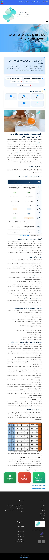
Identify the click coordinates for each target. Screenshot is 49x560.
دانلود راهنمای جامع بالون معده (24, 85)
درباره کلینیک (21, 531)
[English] (2, 1)
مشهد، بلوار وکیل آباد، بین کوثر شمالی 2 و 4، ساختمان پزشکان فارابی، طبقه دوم (35, 2)
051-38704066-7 (45, 1)
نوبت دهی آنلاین (20, 536)
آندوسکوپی (36, 143)
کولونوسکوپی (42, 513)
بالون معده (43, 518)
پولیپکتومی (43, 508)
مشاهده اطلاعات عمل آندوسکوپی (38, 485)
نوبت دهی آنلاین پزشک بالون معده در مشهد (32, 78)
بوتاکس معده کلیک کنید (24, 235)
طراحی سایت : (26, 557)
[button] (46, 21)
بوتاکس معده (42, 515)
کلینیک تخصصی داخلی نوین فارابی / (37, 41)
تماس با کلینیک (21, 534)
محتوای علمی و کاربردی (19, 541)
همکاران (22, 529)
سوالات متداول (21, 526)
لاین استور (22, 557)
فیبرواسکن (43, 510)
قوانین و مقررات (20, 539)
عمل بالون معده (16, 152)
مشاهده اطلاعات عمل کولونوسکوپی (38, 488)
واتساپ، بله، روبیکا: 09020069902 (12, 78)
